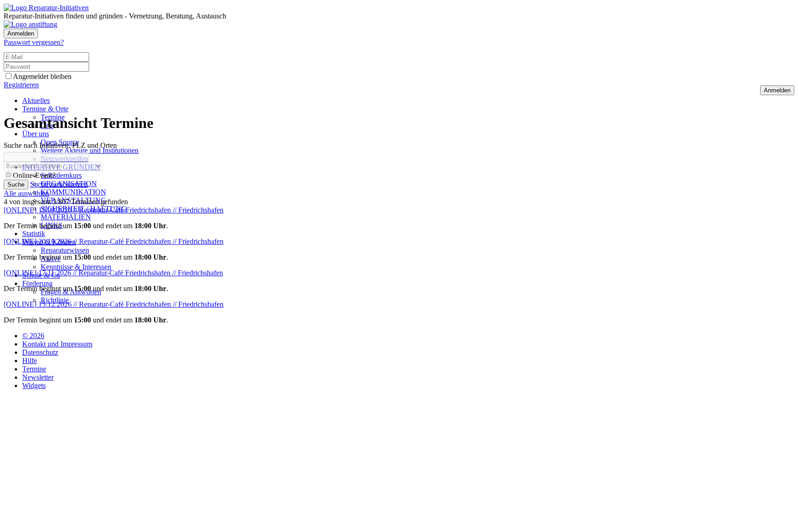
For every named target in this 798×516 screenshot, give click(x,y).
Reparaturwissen (65, 250)
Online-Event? (34, 175)
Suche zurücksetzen (59, 184)
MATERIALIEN (66, 217)
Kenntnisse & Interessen (76, 267)
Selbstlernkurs (61, 175)
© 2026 (33, 336)
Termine (34, 369)
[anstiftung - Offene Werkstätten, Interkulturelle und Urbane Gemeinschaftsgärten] (30, 24)
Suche (15, 184)
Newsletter (38, 377)
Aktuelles (36, 100)
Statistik (33, 233)
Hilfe (29, 360)
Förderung (37, 283)
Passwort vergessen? (34, 42)
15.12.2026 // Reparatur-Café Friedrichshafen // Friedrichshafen (114, 304)
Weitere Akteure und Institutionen (90, 150)
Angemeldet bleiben (42, 76)
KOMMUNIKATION (73, 192)
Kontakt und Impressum (57, 344)
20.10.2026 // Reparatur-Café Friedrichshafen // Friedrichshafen (114, 241)
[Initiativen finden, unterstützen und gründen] (46, 8)
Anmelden (20, 33)
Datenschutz (40, 352)
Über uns (35, 134)
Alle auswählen (26, 193)
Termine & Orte (45, 109)
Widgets (34, 385)
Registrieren (21, 85)
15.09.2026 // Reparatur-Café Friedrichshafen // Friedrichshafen (114, 210)
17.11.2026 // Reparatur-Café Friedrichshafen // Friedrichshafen (113, 273)
